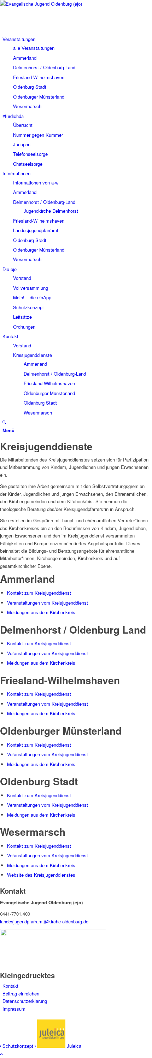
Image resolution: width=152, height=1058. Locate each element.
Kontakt (10, 985)
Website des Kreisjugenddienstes (41, 874)
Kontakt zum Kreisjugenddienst (39, 592)
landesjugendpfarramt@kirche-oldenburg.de (44, 921)
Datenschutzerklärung (24, 1001)
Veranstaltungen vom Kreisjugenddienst (47, 602)
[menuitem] (18, 39)
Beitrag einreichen (20, 993)
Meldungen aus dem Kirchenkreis (41, 612)
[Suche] (4, 422)
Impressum (13, 1008)
